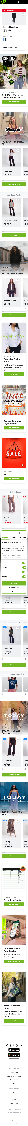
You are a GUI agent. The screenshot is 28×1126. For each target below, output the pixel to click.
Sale (3, 496)
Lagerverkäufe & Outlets (14, 1076)
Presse (14, 1099)
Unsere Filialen (14, 1072)
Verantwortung (14, 1103)
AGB (14, 1118)
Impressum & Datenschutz (14, 1112)
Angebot (4, 627)
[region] (14, 71)
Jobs (14, 1092)
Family (14, 1121)
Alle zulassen (14, 583)
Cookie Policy (14, 1115)
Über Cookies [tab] (22, 537)
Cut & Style (14, 1083)
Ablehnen (14, 591)
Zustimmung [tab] (5, 537)
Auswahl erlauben (14, 587)
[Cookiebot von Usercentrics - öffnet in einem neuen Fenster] (20, 533)
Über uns (14, 1096)
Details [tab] (14, 537)
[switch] (24, 567)
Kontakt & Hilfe (14, 1080)
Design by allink (14, 1124)
